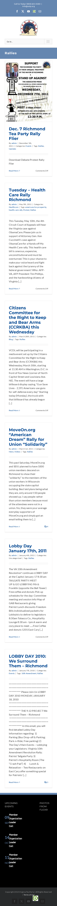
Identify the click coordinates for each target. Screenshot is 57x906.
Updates (12, 149)
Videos (17, 451)
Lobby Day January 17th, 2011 (28, 548)
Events (28, 146)
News (11, 451)
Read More (13, 171)
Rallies (41, 146)
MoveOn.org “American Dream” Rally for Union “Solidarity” (28, 437)
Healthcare (13, 207)
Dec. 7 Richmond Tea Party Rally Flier (27, 133)
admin (14, 143)
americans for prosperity (35, 207)
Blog (11, 339)
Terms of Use (29, 895)
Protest (26, 210)
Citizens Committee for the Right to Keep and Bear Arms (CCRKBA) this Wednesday (27, 319)
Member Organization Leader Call (15, 820)
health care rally (15, 210)
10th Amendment (29, 673)
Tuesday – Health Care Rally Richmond (27, 195)
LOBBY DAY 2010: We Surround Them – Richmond (28, 661)
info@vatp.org (28, 6)
